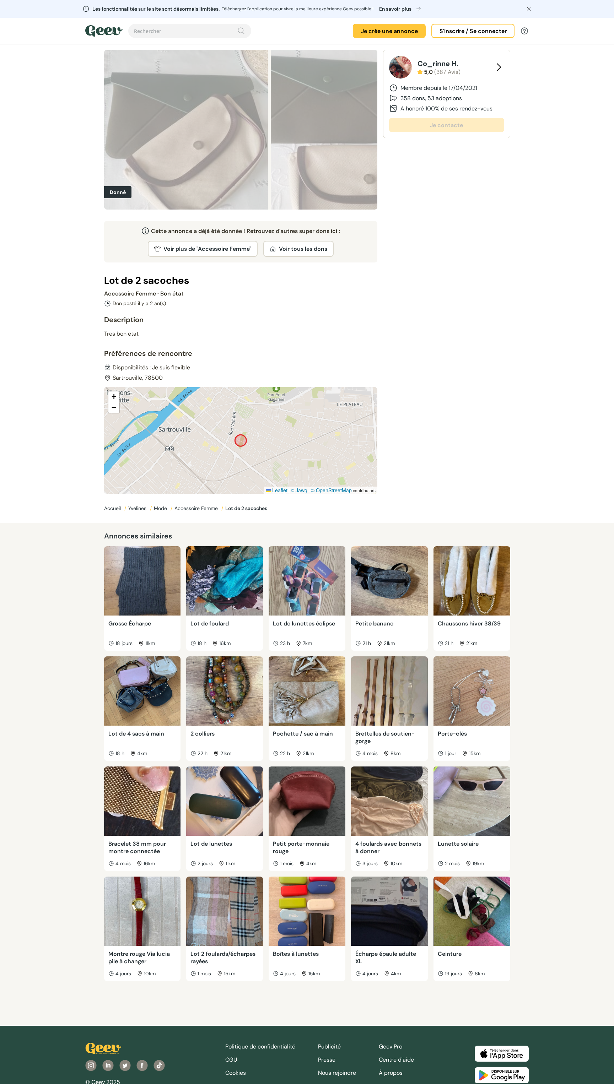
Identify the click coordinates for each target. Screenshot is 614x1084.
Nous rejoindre (337, 1073)
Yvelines (138, 508)
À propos (391, 1073)
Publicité (329, 1046)
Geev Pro (390, 1046)
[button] (113, 396)
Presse (326, 1059)
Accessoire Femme (196, 508)
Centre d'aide (396, 1059)
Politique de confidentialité (260, 1046)
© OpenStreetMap (331, 490)
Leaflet (279, 490)
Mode (161, 508)
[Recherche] (241, 31)
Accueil (113, 508)
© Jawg (299, 490)
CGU (231, 1059)
